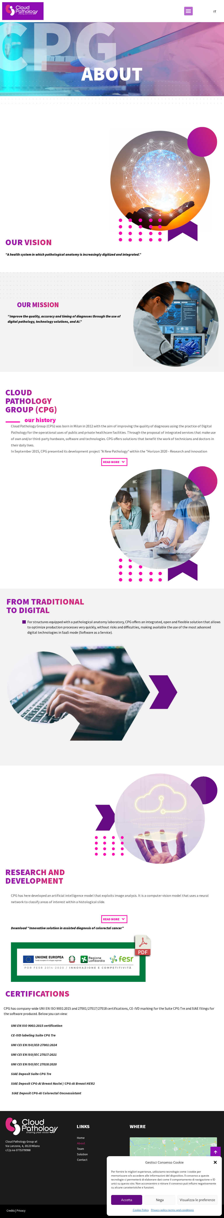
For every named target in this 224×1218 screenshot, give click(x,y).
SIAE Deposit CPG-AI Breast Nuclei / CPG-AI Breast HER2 (53, 1083)
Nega (160, 1200)
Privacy (21, 1211)
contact (82, 1160)
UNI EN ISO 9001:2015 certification (36, 1025)
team (80, 1149)
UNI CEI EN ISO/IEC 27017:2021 (34, 1054)
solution (82, 1154)
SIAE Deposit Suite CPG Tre (31, 1074)
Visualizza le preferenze (197, 1200)
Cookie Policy (141, 1210)
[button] (215, 1162)
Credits (11, 1211)
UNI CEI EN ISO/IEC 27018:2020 (34, 1064)
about (81, 1143)
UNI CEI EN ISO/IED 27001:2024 (34, 1045)
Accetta (126, 1200)
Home (81, 1138)
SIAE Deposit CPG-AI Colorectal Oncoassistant (46, 1093)
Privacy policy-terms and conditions (172, 1210)
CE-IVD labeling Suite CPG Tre (33, 1035)
